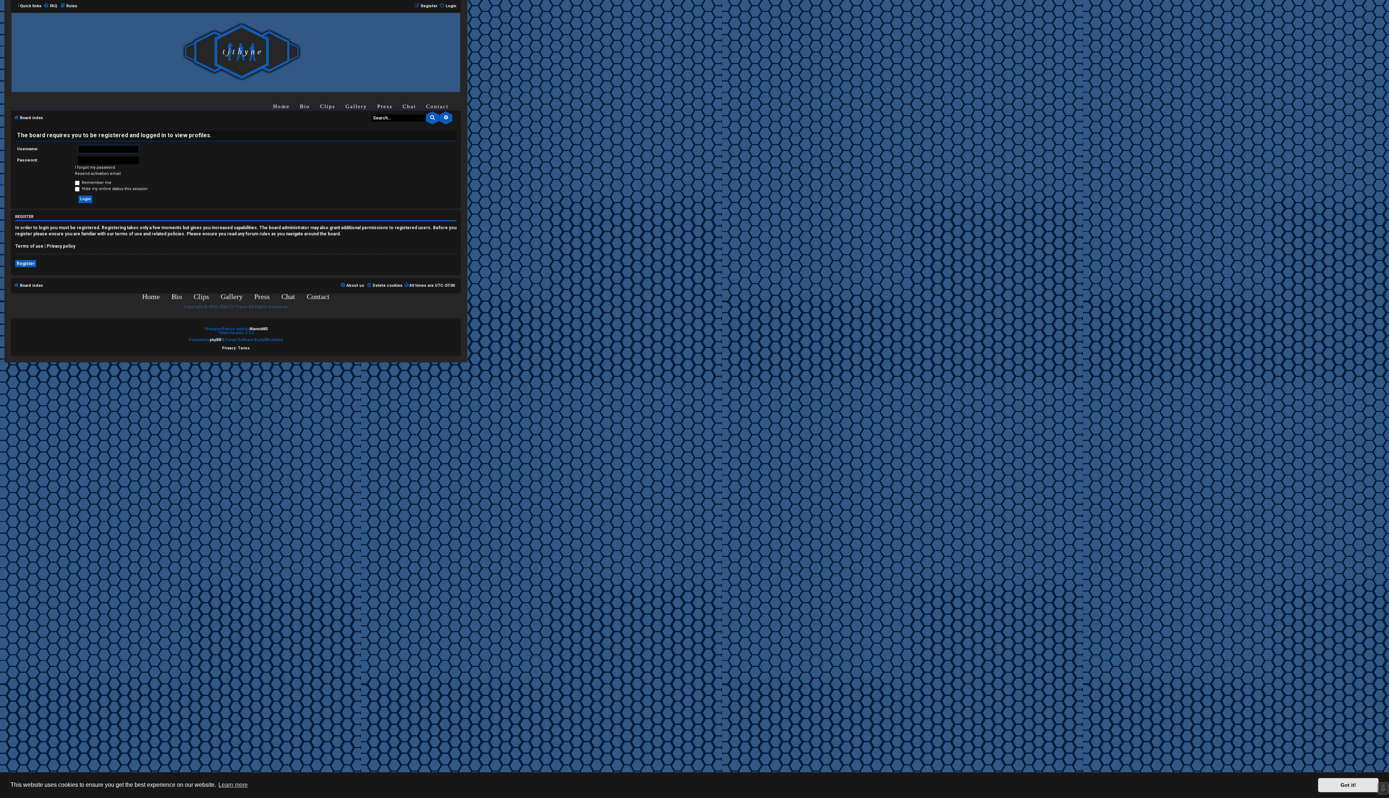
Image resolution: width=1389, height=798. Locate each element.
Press (384, 106)
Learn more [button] (233, 785)
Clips (327, 106)
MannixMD (259, 329)
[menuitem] (50, 6)
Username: (27, 149)
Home (281, 106)
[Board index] (242, 52)
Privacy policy (61, 246)
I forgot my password (95, 167)
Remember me (96, 182)
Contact (437, 106)
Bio (305, 106)
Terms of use (29, 246)
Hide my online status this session (114, 188)
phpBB (215, 340)
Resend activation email (98, 173)
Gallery (356, 106)
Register (26, 263)
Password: (27, 160)
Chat (409, 106)
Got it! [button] (1348, 785)
